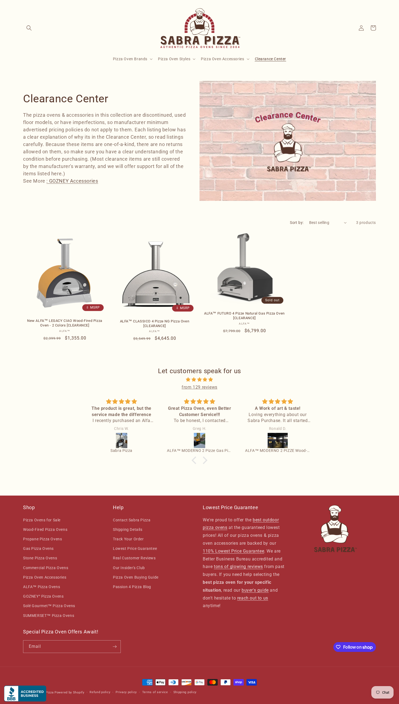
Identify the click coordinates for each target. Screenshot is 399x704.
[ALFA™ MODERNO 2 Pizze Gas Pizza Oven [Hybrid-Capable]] (199, 440)
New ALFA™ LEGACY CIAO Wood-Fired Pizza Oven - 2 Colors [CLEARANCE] (64, 323)
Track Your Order (128, 539)
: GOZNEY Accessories (72, 181)
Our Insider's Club (129, 568)
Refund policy (100, 692)
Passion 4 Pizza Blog (132, 587)
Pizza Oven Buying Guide (136, 577)
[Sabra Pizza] (121, 440)
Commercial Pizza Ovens (45, 568)
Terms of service (155, 692)
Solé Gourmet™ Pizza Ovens (49, 606)
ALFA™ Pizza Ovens (41, 587)
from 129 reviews (199, 387)
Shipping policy (185, 692)
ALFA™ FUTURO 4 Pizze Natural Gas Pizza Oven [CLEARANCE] (244, 315)
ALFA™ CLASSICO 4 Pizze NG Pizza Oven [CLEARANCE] (154, 323)
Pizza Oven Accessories (44, 577)
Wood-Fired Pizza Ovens (45, 529)
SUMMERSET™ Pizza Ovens (48, 615)
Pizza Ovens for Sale (42, 520)
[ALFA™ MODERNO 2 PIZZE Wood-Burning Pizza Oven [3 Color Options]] (277, 440)
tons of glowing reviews (238, 566)
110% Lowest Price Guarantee (233, 551)
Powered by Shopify (69, 692)
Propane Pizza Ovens (42, 539)
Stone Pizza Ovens (40, 558)
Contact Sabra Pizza (131, 520)
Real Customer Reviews (134, 558)
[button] (29, 28)
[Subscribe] (115, 646)
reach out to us (252, 598)
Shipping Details (127, 529)
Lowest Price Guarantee (135, 548)
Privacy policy (126, 692)
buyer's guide (255, 590)
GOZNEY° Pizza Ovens (43, 596)
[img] (199, 380)
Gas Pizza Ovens (38, 548)
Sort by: (296, 222)
